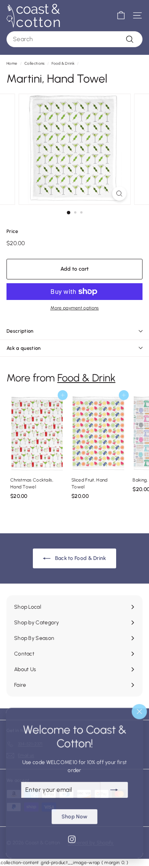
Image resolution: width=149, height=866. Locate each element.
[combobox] (74, 39)
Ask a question (23, 348)
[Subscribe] (114, 789)
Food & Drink (63, 63)
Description (20, 331)
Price (12, 231)
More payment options (74, 308)
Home (11, 63)
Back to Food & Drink (79, 558)
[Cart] (121, 15)
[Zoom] (119, 194)
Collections (34, 63)
